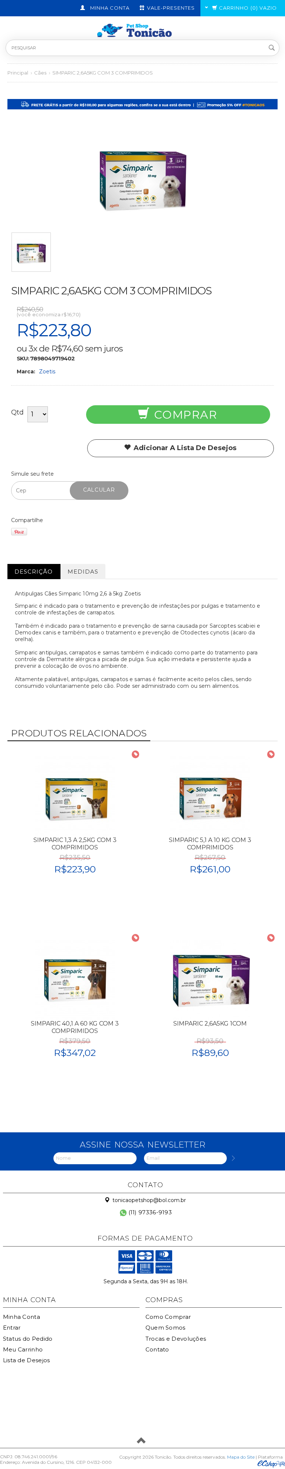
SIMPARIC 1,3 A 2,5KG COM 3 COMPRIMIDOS (75, 843)
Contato (157, 1349)
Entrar (12, 1327)
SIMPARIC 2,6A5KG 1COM (210, 1023)
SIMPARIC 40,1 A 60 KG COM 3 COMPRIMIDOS (75, 1027)
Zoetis (47, 371)
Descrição (33, 571)
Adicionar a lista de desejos (184, 448)
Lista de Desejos (26, 1360)
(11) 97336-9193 (149, 1212)
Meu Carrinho (23, 1349)
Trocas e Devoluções (175, 1338)
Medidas (83, 571)
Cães (40, 73)
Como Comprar (168, 1316)
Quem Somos (165, 1327)
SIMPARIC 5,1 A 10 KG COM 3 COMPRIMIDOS (210, 843)
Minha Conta (21, 1316)
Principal (17, 73)
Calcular (99, 489)
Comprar (183, 415)
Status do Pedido (28, 1338)
